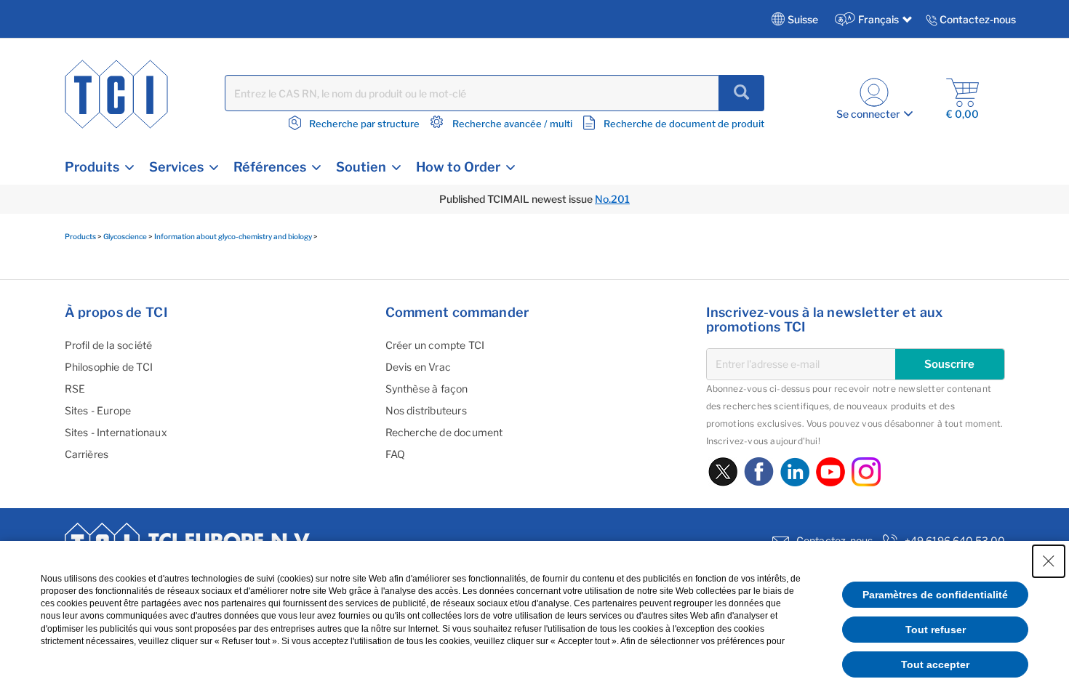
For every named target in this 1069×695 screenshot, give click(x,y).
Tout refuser (935, 629)
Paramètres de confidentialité (935, 594)
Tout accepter (935, 664)
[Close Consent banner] (1049, 561)
